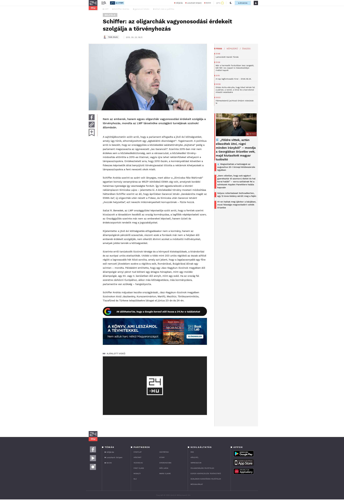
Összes (246, 48)
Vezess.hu (138, 463)
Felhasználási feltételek (202, 468)
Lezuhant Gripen (194, 3)
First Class (139, 468)
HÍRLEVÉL (194, 457)
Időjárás (179, 3)
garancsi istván (142, 9)
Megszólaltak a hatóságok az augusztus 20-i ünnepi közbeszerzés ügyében (236, 167)
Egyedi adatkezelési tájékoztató (206, 473)
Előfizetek (243, 3)
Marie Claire (165, 473)
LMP (106, 9)
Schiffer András (121, 9)
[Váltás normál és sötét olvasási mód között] (230, 3)
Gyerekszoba (165, 463)
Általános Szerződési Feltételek (206, 479)
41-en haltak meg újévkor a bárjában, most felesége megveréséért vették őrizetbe (236, 204)
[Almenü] (103, 3)
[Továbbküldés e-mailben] (92, 124)
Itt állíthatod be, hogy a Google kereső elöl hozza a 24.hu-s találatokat (158, 311)
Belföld (110, 15)
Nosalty (137, 473)
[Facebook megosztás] (92, 117)
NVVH (208, 3)
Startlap (137, 452)
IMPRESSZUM (196, 463)
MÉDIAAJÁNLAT (197, 484)
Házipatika (164, 452)
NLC (135, 479)
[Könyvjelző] (92, 132)
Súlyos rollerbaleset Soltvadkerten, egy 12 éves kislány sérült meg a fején (236, 194)
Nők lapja (163, 468)
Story (162, 457)
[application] (155, 385)
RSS (192, 452)
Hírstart (137, 457)
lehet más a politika (164, 9)
